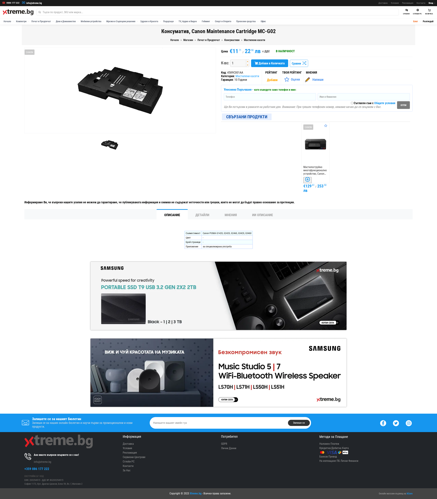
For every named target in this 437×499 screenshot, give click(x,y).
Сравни (297, 63)
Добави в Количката (271, 63)
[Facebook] (383, 423)
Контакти (421, 3)
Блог (415, 21)
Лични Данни (228, 448)
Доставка (382, 3)
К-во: (225, 63)
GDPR (224, 443)
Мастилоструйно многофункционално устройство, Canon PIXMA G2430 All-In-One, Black (315, 170)
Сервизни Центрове (134, 457)
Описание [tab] (172, 215)
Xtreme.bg (195, 493)
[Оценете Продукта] (325, 126)
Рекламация (407, 3)
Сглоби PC (129, 461)
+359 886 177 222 (36, 469)
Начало (7, 21)
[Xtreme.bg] (18, 12)
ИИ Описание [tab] (262, 215)
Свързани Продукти (246, 116)
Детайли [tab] (202, 215)
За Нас (126, 470)
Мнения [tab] (231, 215)
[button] (247, 61)
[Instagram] (409, 423)
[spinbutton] (237, 63)
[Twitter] (396, 423)
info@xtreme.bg (34, 3)
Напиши (317, 80)
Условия (395, 3)
